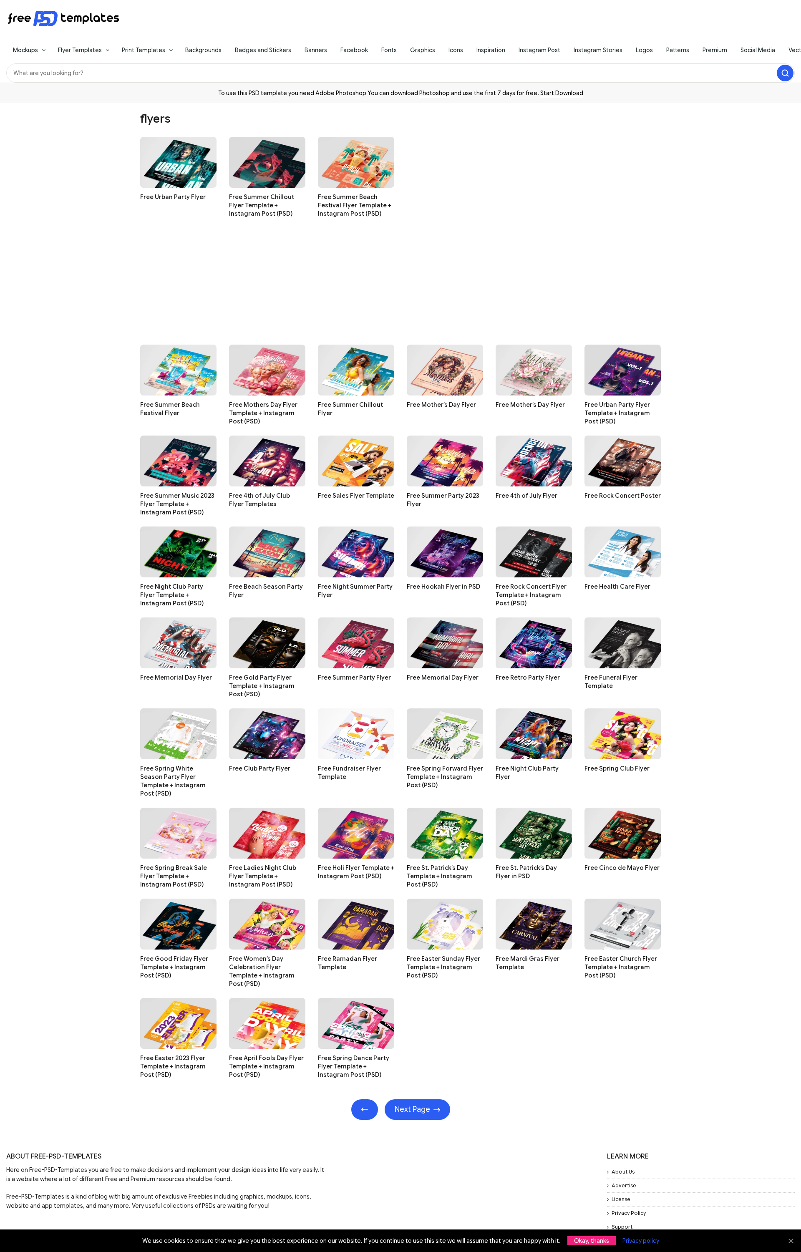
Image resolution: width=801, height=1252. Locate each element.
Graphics (422, 50)
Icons (455, 50)
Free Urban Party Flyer (173, 197)
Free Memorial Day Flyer (176, 677)
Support (622, 1227)
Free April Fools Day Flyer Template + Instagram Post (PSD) (266, 1066)
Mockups (25, 50)
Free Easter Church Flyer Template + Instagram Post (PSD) (620, 967)
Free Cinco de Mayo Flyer (622, 868)
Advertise (624, 1185)
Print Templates (143, 50)
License (621, 1199)
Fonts (389, 50)
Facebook (354, 50)
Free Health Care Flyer (617, 586)
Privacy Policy (629, 1213)
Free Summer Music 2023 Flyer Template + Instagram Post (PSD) (177, 504)
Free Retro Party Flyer (528, 677)
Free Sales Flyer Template (356, 495)
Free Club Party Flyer (259, 768)
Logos (644, 50)
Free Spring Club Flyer (617, 768)
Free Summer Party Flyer (354, 677)
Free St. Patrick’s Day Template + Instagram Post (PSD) (439, 876)
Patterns (677, 50)
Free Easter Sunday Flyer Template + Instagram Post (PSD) (443, 967)
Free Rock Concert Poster (622, 495)
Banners (316, 50)
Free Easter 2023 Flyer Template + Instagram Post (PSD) (173, 1066)
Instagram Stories (598, 50)
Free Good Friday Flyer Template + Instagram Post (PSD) (174, 967)
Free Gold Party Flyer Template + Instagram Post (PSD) (262, 686)
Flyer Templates (80, 50)
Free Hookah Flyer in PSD (443, 586)
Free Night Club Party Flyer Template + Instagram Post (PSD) (172, 595)
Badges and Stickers (263, 50)
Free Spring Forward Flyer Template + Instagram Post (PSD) (445, 777)
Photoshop (434, 93)
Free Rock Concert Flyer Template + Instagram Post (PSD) (531, 595)
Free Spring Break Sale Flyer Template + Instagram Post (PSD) (173, 876)
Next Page (412, 1109)
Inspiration (490, 50)
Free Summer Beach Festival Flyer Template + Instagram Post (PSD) (354, 205)
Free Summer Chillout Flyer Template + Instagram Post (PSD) (261, 205)
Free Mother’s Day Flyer (441, 404)
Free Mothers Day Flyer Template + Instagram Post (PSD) (263, 413)
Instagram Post (539, 50)
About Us (623, 1172)
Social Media (758, 50)
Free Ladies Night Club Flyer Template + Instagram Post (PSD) (262, 876)
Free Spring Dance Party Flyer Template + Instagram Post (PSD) (353, 1066)
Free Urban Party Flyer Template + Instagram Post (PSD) (617, 413)
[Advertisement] (390, 286)
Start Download (561, 93)
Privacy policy (640, 1241)
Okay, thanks (591, 1240)
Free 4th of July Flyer (526, 495)
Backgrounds (203, 50)
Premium (715, 50)
